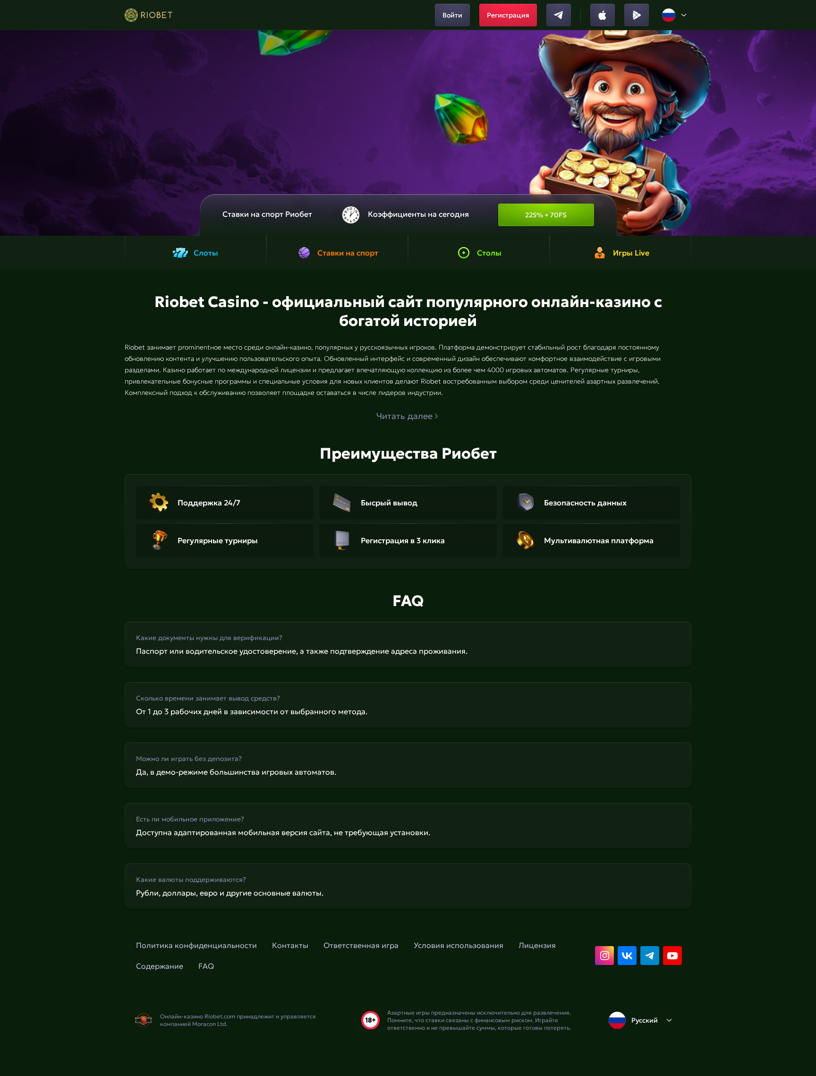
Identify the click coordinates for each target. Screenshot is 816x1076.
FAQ (206, 966)
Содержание (159, 966)
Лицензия (537, 945)
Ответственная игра (361, 945)
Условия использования (458, 945)
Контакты (290, 945)
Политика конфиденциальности (196, 945)
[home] (148, 15)
